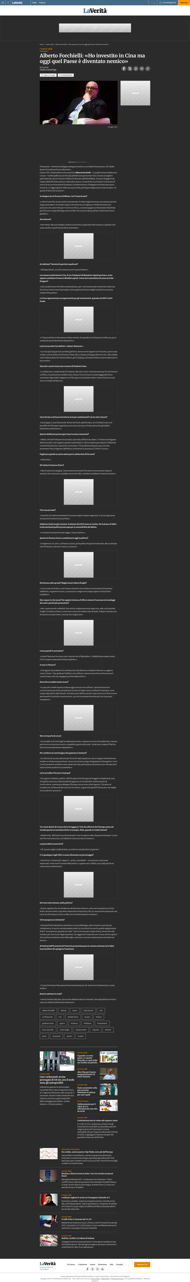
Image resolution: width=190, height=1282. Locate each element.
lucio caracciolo (48, 1030)
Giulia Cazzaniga (48, 69)
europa (87, 1017)
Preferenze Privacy (117, 1279)
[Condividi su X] (129, 68)
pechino (108, 1030)
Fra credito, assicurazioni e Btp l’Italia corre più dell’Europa (87, 1152)
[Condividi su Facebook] (124, 68)
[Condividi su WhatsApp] (135, 68)
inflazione (87, 1023)
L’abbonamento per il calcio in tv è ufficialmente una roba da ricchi (87, 1107)
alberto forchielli (48, 1010)
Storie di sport (82, 1101)
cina (101, 1010)
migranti (95, 1030)
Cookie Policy (105, 1279)
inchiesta (74, 1023)
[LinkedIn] (102, 1269)
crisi (60, 1017)
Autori (92, 1264)
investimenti (102, 1023)
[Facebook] (87, 1269)
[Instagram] (97, 1269)
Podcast (42, 3)
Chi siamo (71, 1264)
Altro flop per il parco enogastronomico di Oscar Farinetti (86, 1074)
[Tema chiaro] (151, 2)
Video (34, 3)
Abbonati (184, 3)
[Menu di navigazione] (2, 2)
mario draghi (64, 1030)
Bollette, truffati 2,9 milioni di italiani (78, 1238)
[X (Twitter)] (92, 1269)
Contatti (119, 1264)
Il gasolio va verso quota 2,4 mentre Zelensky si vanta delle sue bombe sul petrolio (87, 1059)
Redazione (102, 1264)
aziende (63, 1010)
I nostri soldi (50, 44)
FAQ (111, 1264)
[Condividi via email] (141, 68)
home (42, 44)
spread (69, 1036)
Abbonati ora (142, 1264)
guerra (62, 1023)
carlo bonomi (88, 1010)
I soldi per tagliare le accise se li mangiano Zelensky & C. (86, 1197)
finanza (99, 1017)
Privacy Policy (95, 1279)
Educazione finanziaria (71, 1149)
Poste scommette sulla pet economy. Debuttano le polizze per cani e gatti (87, 1091)
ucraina (80, 1036)
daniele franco (73, 1017)
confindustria (47, 1017)
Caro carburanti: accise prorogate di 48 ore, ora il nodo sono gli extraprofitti (57, 1079)
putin (44, 1036)
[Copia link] (147, 68)
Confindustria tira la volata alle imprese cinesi (97, 1120)
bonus (75, 1010)
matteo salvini (81, 1030)
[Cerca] (8, 2)
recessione (56, 1036)
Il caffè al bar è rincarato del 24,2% (77, 1219)
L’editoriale (82, 1264)
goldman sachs (48, 1023)
